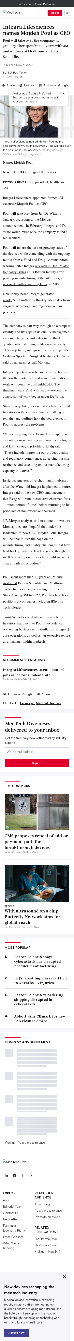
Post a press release (31, 1142)
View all (10, 1142)
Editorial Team (12, 1206)
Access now (16, 1332)
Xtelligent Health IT (48, 1252)
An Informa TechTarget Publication (37, 3)
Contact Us (11, 1213)
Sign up (55, 12)
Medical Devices (48, 703)
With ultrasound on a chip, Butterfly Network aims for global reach (33, 916)
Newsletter (10, 1219)
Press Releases (13, 1237)
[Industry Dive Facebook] (14, 1176)
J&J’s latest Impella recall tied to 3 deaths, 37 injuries (40, 980)
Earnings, (27, 703)
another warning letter (31, 283)
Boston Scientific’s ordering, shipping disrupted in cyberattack (39, 1000)
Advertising (42, 1204)
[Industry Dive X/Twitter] (23, 1176)
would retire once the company (34, 231)
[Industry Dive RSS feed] (31, 1176)
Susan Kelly (13, 679)
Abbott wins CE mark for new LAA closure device (40, 1018)
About (7, 1200)
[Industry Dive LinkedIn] (6, 1176)
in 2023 (53, 265)
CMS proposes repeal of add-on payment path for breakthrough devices (37, 841)
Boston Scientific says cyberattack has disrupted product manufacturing (37, 961)
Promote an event (47, 1217)
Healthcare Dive (46, 1245)
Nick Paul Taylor (17, 72)
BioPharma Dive (46, 1239)
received (41, 265)
